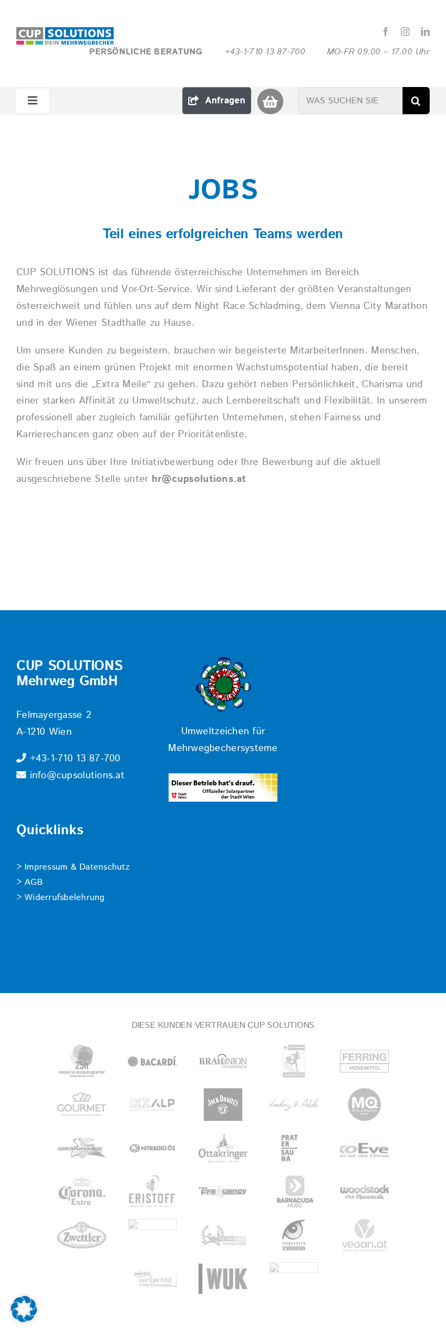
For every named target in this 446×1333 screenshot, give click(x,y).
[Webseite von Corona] (81, 1191)
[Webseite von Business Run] (293, 1061)
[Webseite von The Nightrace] (81, 1148)
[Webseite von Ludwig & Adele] (293, 1104)
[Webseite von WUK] (223, 1278)
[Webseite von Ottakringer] (223, 1148)
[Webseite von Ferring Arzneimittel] (364, 1061)
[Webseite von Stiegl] (152, 1235)
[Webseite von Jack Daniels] (223, 1104)
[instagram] (405, 31)
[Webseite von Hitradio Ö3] (152, 1148)
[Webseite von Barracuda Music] (293, 1191)
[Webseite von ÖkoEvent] (364, 1148)
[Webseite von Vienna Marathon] (223, 1235)
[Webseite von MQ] (364, 1104)
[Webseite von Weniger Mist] (152, 1278)
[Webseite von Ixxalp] (152, 1104)
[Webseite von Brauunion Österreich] (223, 1061)
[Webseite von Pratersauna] (293, 1148)
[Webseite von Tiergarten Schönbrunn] (293, 1235)
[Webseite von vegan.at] (364, 1235)
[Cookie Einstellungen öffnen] (24, 1319)
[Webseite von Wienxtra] (293, 1278)
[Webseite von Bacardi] (152, 1061)
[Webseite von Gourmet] (81, 1104)
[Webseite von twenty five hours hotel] (81, 1061)
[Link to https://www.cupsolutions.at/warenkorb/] (270, 101)
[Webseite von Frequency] (223, 1191)
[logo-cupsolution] (65, 32)
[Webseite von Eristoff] (152, 1191)
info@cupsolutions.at (75, 775)
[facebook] (385, 31)
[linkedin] (425, 31)
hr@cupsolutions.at (199, 479)
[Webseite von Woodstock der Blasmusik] (364, 1191)
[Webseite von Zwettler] (81, 1235)
